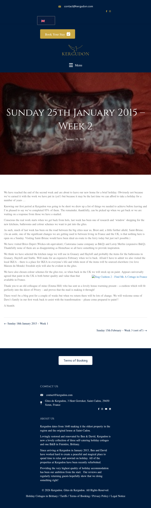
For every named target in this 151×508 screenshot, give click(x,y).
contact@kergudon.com (78, 6)
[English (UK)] (44, 20)
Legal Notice (118, 496)
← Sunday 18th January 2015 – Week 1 (26, 323)
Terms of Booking (80, 496)
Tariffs (63, 496)
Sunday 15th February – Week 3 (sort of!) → (122, 330)
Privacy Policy (100, 496)
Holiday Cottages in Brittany (42, 496)
